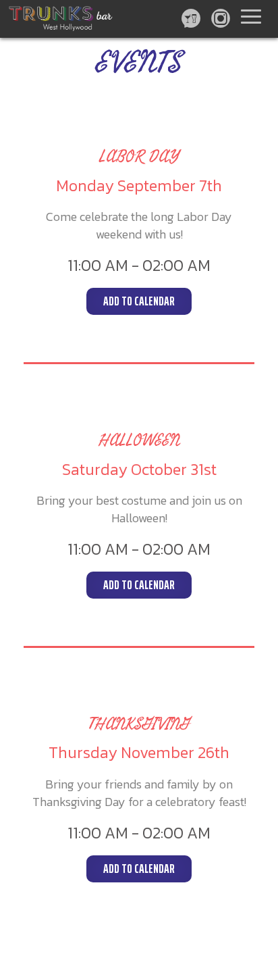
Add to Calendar (139, 301)
